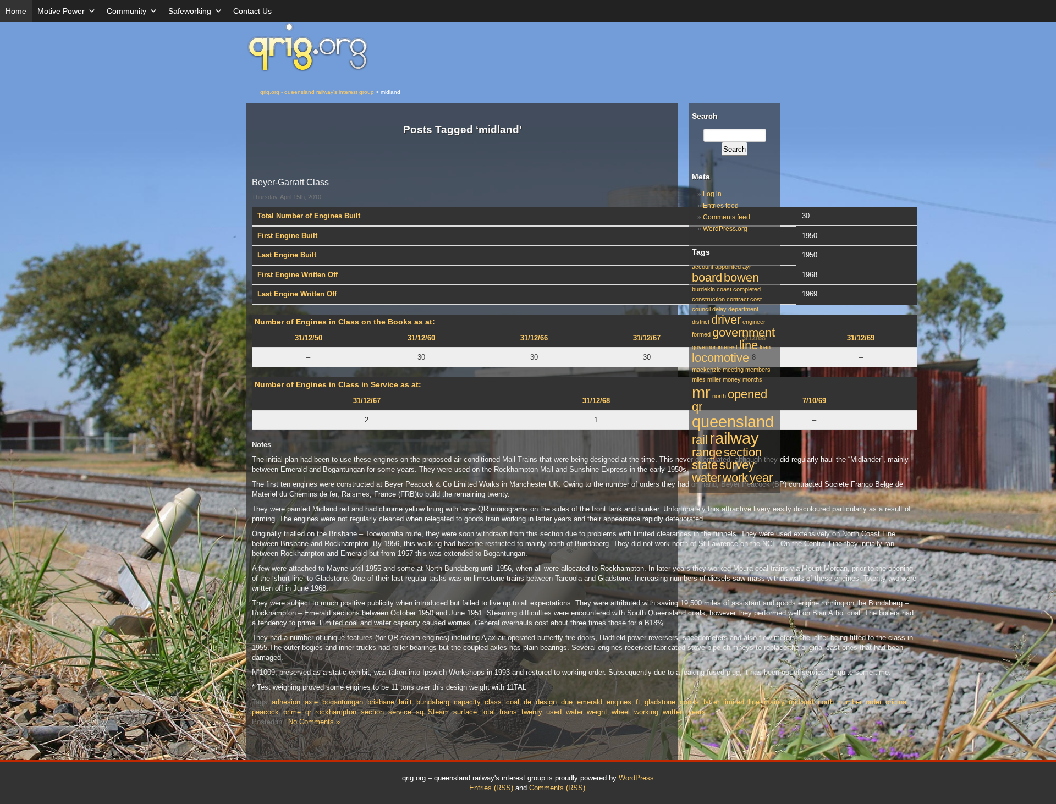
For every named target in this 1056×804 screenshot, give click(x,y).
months (752, 379)
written (673, 712)
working (646, 712)
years (697, 712)
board (707, 277)
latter (711, 702)
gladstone (660, 702)
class (493, 702)
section (372, 712)
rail (700, 440)
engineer (754, 321)
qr (308, 712)
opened (747, 394)
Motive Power (61, 11)
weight (597, 712)
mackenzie (706, 369)
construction (708, 299)
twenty (531, 712)
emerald (589, 702)
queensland (733, 421)
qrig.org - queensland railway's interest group (317, 92)
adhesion (286, 702)
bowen (741, 277)
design (546, 702)
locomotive (720, 358)
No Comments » (314, 722)
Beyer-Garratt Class (290, 182)
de (527, 702)
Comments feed (726, 217)
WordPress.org (725, 229)
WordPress (636, 778)
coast (724, 289)
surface (465, 712)
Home (16, 11)
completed (747, 289)
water (574, 712)
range (707, 452)
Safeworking (189, 11)
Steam (438, 712)
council (701, 309)
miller (714, 379)
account (702, 266)
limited (733, 702)
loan (765, 347)
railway (734, 438)
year (761, 477)
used (554, 712)
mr (701, 392)
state (705, 465)
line (754, 702)
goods (689, 702)
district (701, 321)
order (873, 702)
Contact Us (252, 11)
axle (311, 702)
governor (704, 347)
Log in (712, 194)
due (567, 702)
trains (508, 712)
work (735, 477)
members (758, 369)
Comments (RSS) (557, 788)
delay (719, 309)
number (849, 702)
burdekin (703, 289)
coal (512, 702)
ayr (747, 266)
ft (638, 702)
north (826, 702)
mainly (774, 702)
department (743, 309)
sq (420, 712)
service (399, 712)
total (488, 712)
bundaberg (432, 702)
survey (737, 465)
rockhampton (335, 712)
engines (619, 702)
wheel (621, 712)
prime (292, 712)
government (743, 332)
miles (699, 379)
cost (756, 299)
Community (126, 11)
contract (738, 299)
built (405, 702)
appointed (728, 266)
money (732, 379)
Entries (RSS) (491, 788)
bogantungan (342, 702)
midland (801, 702)
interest (728, 347)
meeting (733, 369)
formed (701, 334)
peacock (265, 712)
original (897, 702)
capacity (467, 702)
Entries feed (721, 206)
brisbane (380, 702)
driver (726, 320)
